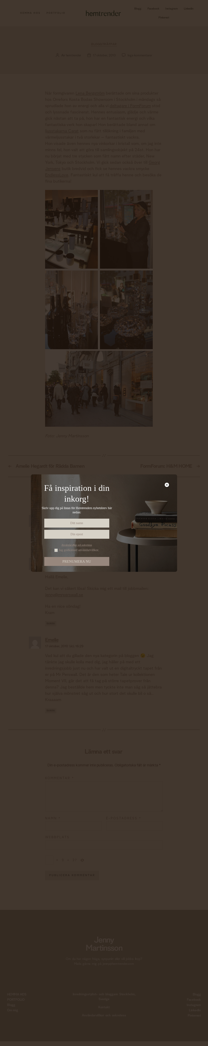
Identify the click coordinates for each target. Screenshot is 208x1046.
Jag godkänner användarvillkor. (79, 550)
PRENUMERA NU (76, 561)
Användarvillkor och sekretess (77, 545)
